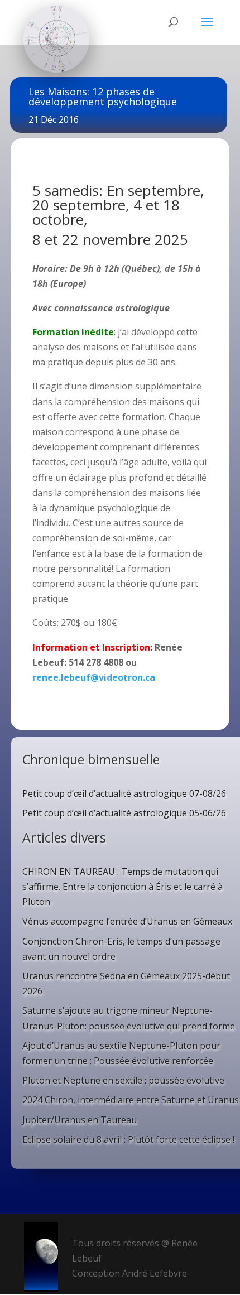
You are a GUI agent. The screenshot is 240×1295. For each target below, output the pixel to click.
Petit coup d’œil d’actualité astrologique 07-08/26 (124, 793)
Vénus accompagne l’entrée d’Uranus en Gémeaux (127, 921)
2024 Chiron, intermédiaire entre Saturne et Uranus (130, 1100)
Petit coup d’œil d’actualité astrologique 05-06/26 (124, 813)
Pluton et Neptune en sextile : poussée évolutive (123, 1080)
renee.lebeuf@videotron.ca (93, 677)
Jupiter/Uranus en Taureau (79, 1120)
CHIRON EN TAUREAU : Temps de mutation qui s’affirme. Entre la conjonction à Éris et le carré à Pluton (122, 886)
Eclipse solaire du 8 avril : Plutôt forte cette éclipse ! (128, 1139)
